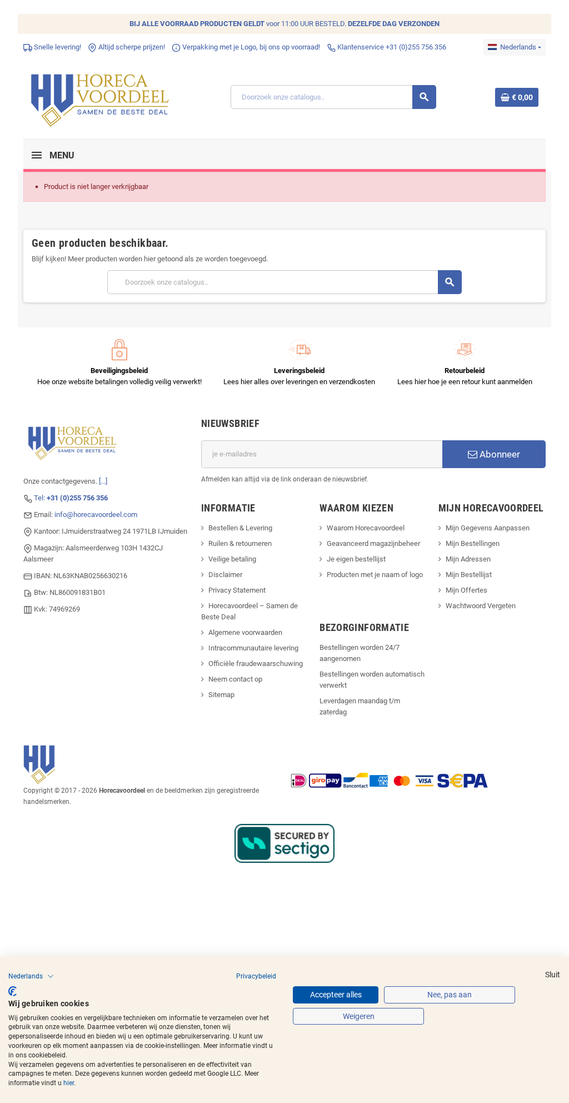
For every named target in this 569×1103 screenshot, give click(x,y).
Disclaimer (225, 574)
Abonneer (498, 454)
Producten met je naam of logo (375, 574)
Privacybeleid (256, 976)
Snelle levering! (56, 47)
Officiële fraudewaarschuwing (255, 663)
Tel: (71, 498)
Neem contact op (235, 679)
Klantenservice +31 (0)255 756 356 (391, 47)
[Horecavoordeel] (101, 96)
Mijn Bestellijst (469, 574)
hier (68, 1083)
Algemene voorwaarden (245, 632)
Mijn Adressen (468, 559)
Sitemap (221, 694)
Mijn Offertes (466, 590)
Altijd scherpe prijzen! (131, 47)
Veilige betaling (232, 559)
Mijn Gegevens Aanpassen (488, 528)
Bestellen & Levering (240, 528)
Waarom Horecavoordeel (366, 528)
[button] (31, 976)
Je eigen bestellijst (356, 559)
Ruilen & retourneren (240, 543)
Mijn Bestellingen (473, 543)
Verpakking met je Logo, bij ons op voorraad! (250, 47)
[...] (103, 481)
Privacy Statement (237, 590)
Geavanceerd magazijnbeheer (373, 543)
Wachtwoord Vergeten (481, 606)
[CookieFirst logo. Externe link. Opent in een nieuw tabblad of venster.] (12, 991)
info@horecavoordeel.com (95, 514)
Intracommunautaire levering (253, 648)
